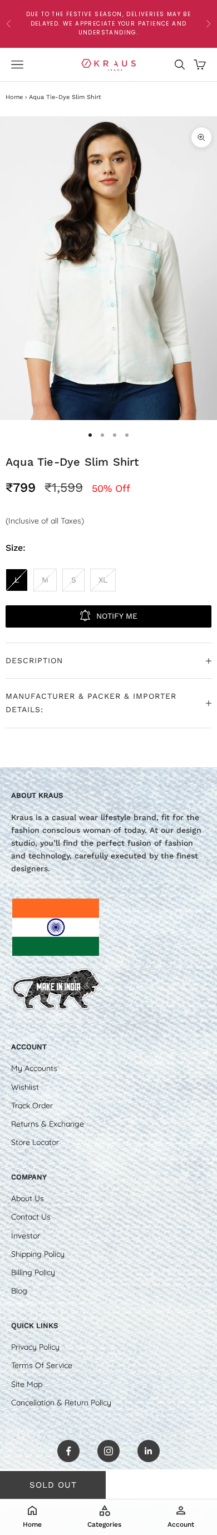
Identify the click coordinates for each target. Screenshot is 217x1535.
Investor (25, 1236)
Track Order (32, 1105)
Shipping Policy (38, 1254)
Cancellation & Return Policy (61, 1403)
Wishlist (25, 1087)
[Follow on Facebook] (68, 1451)
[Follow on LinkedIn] (148, 1451)
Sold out (53, 1485)
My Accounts (34, 1068)
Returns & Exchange (47, 1124)
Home (14, 97)
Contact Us (31, 1217)
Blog (19, 1291)
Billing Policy (33, 1272)
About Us (27, 1198)
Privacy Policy (35, 1347)
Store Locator (35, 1142)
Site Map (26, 1384)
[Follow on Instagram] (108, 1451)
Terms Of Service (41, 1365)
